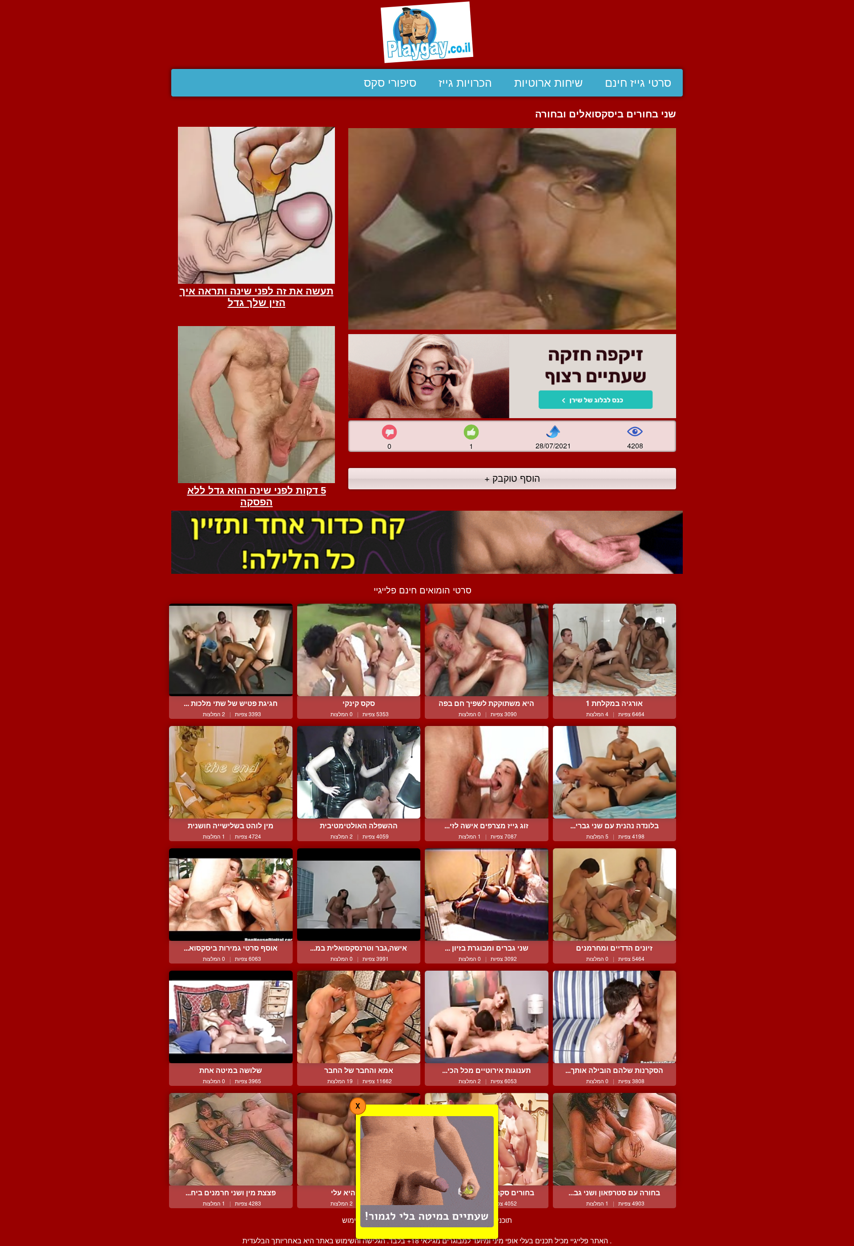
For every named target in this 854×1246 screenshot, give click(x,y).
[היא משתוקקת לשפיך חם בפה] (486, 650)
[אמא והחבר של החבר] (359, 1017)
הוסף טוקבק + (512, 477)
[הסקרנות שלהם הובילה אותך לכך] (615, 1017)
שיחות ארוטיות (548, 83)
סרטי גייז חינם (638, 83)
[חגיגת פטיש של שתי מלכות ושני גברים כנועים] (231, 650)
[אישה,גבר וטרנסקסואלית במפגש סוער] (359, 894)
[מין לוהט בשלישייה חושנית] (231, 772)
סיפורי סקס (390, 83)
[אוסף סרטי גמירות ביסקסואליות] (231, 894)
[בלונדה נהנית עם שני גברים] (615, 772)
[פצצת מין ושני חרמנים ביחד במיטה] (231, 1139)
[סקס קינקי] (359, 650)
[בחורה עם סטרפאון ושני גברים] (615, 1139)
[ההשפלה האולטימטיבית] (359, 772)
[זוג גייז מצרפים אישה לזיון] (486, 772)
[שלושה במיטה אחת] (231, 1017)
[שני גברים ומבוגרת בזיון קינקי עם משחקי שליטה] (486, 894)
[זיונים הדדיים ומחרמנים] (615, 894)
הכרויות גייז (465, 83)
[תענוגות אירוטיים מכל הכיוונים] (486, 1017)
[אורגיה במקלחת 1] (615, 650)
